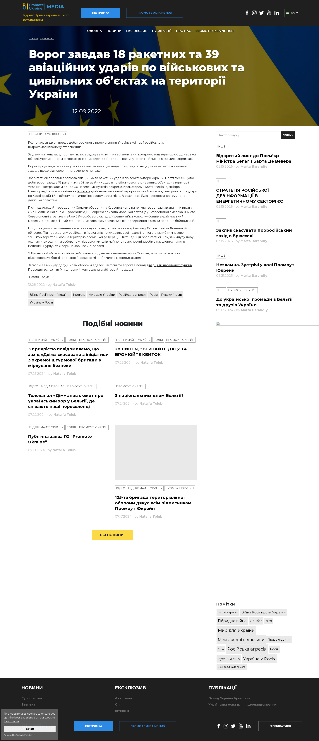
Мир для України (101, 294)
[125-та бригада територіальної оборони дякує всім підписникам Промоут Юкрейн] (156, 452)
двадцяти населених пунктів (169, 265)
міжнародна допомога (232, 666)
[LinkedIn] (276, 12)
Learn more (11, 721)
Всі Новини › (113, 535)
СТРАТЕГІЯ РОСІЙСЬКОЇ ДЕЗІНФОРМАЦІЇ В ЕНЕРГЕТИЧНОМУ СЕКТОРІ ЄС (249, 196)
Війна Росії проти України (50, 294)
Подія (71, 340)
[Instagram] (254, 12)
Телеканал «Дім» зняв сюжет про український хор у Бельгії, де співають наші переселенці (65, 401)
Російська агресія (132, 294)
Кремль (79, 294)
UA (293, 12)
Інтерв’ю (122, 711)
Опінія (120, 704)
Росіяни (83, 191)
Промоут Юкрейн (93, 340)
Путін (221, 649)
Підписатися (280, 726)
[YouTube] (269, 12)
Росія (154, 294)
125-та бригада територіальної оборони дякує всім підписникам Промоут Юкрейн (153, 503)
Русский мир (171, 294)
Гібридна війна (232, 620)
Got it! (30, 729)
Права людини (279, 639)
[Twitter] (261, 12)
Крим (268, 620)
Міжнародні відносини (241, 639)
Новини (114, 31)
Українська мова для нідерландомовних (242, 704)
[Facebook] (247, 12)
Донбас (256, 621)
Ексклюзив (137, 31)
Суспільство (47, 38)
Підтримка (100, 12)
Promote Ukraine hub (155, 12)
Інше (221, 146)
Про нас (183, 31)
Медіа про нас (52, 386)
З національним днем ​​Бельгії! (149, 395)
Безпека (28, 704)
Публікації (161, 31)
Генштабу (53, 154)
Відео (33, 386)
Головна (93, 31)
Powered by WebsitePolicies (18, 735)
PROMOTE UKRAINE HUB (214, 31)
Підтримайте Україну (46, 340)
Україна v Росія (41, 302)
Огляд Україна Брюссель (229, 698)
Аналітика (123, 698)
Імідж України (228, 612)
